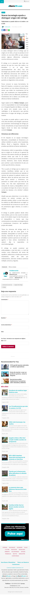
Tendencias (8, 553)
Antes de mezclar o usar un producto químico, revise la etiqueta (18, 373)
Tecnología (22, 549)
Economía (19, 547)
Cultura (7, 549)
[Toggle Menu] (2, 1)
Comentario (4, 299)
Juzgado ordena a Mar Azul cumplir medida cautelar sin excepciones (17, 439)
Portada (5, 547)
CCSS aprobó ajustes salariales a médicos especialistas (19, 366)
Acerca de (4, 267)
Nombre (3, 318)
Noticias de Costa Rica (7, 284)
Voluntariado (15, 551)
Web (2, 331)
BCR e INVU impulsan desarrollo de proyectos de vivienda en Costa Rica (17, 457)
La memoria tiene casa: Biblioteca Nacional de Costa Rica (17, 489)
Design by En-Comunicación (15, 591)
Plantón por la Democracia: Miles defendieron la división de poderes (18, 473)
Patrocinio (13, 356)
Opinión (23, 551)
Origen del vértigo (18, 284)
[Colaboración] (5, 276)
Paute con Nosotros (23, 562)
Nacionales (12, 547)
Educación (14, 549)
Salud (3, 12)
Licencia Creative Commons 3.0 (15, 567)
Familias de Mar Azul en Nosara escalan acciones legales (16, 507)
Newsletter (22, 553)
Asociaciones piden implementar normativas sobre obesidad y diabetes (18, 381)
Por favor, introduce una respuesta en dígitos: (13, 338)
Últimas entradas (12, 267)
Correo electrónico (6, 324)
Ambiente (7, 551)
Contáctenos (15, 556)
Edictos (15, 553)
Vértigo (4, 287)
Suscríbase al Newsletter (8, 562)
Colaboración (7, 27)
